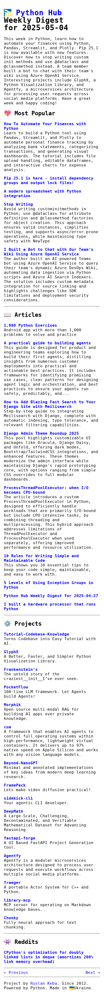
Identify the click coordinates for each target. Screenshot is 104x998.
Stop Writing (18, 204)
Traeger (12, 882)
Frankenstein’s (21, 669)
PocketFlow (16, 687)
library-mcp (17, 900)
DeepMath (13, 811)
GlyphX (11, 652)
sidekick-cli (18, 798)
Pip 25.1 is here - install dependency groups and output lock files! (48, 180)
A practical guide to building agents (47, 343)
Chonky (11, 918)
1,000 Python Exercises (30, 325)
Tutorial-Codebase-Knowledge (36, 634)
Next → (93, 972)
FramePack (15, 785)
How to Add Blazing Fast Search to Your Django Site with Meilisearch (50, 404)
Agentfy (12, 855)
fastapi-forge (19, 838)
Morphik (12, 704)
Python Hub (39, 12)
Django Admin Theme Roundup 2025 (41, 433)
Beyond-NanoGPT (21, 763)
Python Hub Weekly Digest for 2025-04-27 (51, 595)
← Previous (16, 972)
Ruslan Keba (43, 983)
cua (7, 727)
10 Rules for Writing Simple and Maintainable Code (41, 558)
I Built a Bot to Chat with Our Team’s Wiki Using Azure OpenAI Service (48, 251)
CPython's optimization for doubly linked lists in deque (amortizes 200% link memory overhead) (48, 957)
